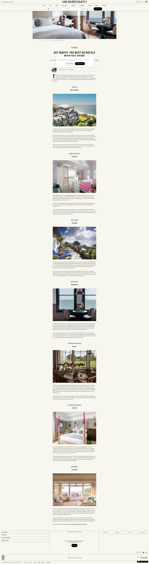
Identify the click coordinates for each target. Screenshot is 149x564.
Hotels (44, 5)
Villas (50, 5)
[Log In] (145, 2)
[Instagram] (137, 552)
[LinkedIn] (143, 552)
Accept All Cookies (80, 63)
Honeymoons (64, 5)
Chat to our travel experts (143, 561)
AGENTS (35, 562)
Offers (56, 5)
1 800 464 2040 (144, 558)
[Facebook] (140, 552)
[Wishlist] (140, 2)
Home (39, 40)
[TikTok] (146, 552)
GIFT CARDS (43, 562)
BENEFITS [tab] (117, 532)
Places (47, 40)
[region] (75, 61)
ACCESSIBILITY (48, 562)
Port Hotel (58, 326)
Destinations (82, 5)
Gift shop (104, 5)
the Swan (84, 447)
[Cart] (142, 2)
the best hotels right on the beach (78, 524)
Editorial (97, 5)
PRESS (31, 562)
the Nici (72, 129)
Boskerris (76, 508)
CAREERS (39, 562)
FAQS (28, 562)
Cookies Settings (69, 63)
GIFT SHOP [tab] (129, 532)
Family (90, 5)
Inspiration (73, 5)
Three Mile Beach (70, 195)
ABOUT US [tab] (105, 532)
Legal (25, 562)
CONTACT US (142, 532)
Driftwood (92, 262)
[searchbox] (57, 9)
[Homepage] (74, 1)
